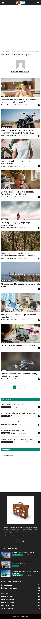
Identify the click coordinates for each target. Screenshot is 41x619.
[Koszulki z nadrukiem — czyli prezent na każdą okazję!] (20, 149)
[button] (38, 2)
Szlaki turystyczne (7, 600)
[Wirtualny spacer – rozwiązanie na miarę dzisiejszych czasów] (20, 361)
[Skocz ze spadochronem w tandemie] (5, 555)
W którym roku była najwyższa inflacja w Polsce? (18, 413)
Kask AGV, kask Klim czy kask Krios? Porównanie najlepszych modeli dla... (17, 131)
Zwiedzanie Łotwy (7, 605)
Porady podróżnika (6, 96)
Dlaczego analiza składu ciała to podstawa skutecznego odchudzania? (20, 101)
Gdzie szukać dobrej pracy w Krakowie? (18, 345)
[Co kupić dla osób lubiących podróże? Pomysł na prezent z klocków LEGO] (20, 179)
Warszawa (4, 594)
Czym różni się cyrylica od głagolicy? (14, 404)
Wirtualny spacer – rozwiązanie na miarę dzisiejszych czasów (19, 375)
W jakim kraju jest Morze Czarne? (13, 431)
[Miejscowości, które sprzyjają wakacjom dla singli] (20, 272)
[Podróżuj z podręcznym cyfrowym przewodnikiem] (20, 210)
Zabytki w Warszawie (7, 442)
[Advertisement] (20, 28)
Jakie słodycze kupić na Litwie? (12, 422)
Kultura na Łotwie (6, 407)
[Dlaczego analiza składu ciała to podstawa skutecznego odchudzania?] (20, 87)
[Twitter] (23, 541)
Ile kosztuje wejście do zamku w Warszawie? (17, 439)
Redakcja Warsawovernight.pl (9, 104)
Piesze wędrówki (7, 608)
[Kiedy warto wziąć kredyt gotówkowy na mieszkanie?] (20, 302)
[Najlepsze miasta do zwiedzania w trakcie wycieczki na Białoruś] (5, 564)
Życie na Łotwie (6, 415)
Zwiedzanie (5, 219)
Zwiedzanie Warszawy (9, 588)
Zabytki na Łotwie (7, 602)
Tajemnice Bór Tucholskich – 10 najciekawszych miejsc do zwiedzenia (18, 254)
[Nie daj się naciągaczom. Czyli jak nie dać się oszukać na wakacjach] (5, 573)
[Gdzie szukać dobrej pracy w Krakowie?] (20, 333)
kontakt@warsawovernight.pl (27, 536)
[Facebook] (18, 541)
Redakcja (15, 407)
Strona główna (5, 51)
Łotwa (3, 591)
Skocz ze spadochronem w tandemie (23, 552)
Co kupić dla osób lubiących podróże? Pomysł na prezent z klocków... (17, 193)
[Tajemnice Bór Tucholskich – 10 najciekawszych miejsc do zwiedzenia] (20, 241)
